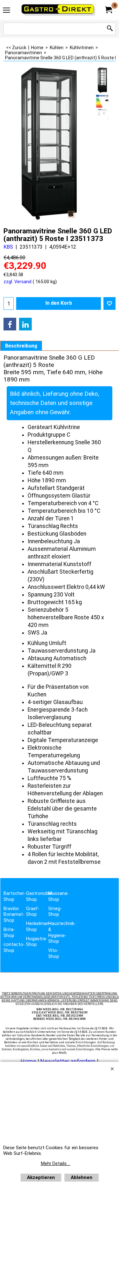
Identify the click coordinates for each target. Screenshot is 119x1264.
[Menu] (6, 10)
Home (28, 1061)
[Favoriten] (109, 303)
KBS (8, 247)
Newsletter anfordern (68, 1061)
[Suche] (110, 28)
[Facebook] (9, 324)
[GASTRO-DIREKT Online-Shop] (58, 10)
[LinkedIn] (25, 324)
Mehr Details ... (55, 1163)
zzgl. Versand (17, 281)
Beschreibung (21, 346)
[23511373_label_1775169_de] (102, 107)
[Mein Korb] (108, 10)
